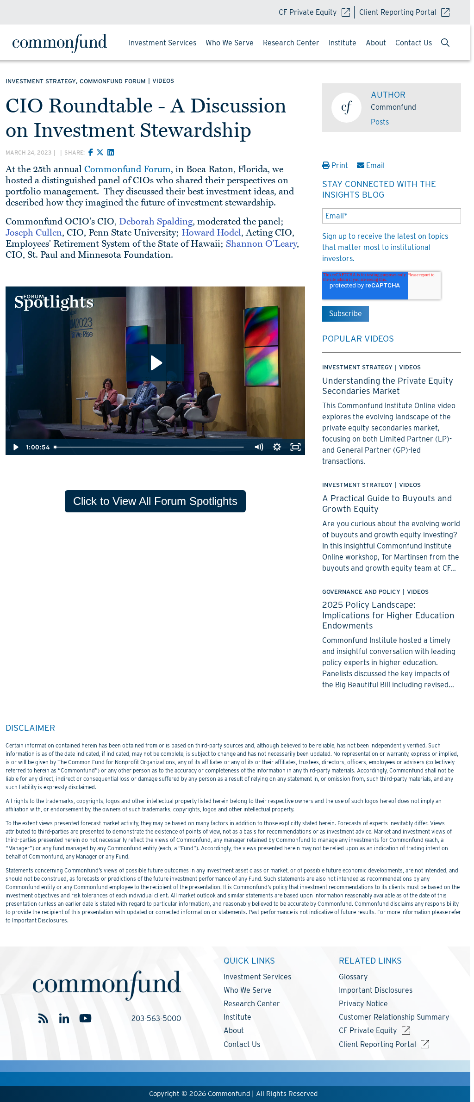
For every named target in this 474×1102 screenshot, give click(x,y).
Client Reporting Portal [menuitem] (377, 1044)
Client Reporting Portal (398, 12)
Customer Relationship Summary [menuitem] (394, 1017)
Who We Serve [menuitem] (230, 42)
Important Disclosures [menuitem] (375, 990)
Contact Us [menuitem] (413, 42)
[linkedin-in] (64, 1018)
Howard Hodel (211, 232)
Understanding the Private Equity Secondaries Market (387, 385)
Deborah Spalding (156, 221)
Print (340, 165)
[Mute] (258, 447)
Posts (380, 122)
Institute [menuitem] (342, 42)
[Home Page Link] (63, 43)
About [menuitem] (376, 42)
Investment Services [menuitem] (162, 42)
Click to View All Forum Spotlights (155, 501)
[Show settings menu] (277, 447)
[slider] (150, 447)
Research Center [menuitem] (291, 42)
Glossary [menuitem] (353, 976)
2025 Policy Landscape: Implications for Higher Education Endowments (388, 614)
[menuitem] (445, 43)
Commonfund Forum (127, 169)
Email (374, 165)
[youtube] (85, 1018)
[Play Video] (15, 447)
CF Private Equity (308, 12)
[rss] (43, 1018)
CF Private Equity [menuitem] (368, 1030)
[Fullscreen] (296, 447)
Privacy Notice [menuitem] (363, 1003)
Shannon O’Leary (261, 243)
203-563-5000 (156, 1018)
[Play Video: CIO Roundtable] (155, 362)
